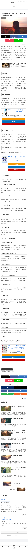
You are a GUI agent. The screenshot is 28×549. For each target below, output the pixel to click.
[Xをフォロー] (20, 387)
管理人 (3, 518)
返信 (25, 514)
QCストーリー (5, 368)
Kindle (13, 121)
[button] (25, 309)
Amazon (16, 164)
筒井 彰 (3, 499)
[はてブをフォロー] (20, 390)
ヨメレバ (18, 160)
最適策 (3, 371)
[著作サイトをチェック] (7, 387)
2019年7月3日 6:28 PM (5, 501)
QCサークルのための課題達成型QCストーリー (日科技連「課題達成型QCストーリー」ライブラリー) (16, 347)
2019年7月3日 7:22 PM (6, 519)
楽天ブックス (16, 169)
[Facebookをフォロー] (7, 390)
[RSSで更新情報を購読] (20, 394)
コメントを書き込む (14, 532)
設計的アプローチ (10, 371)
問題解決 (11, 368)
